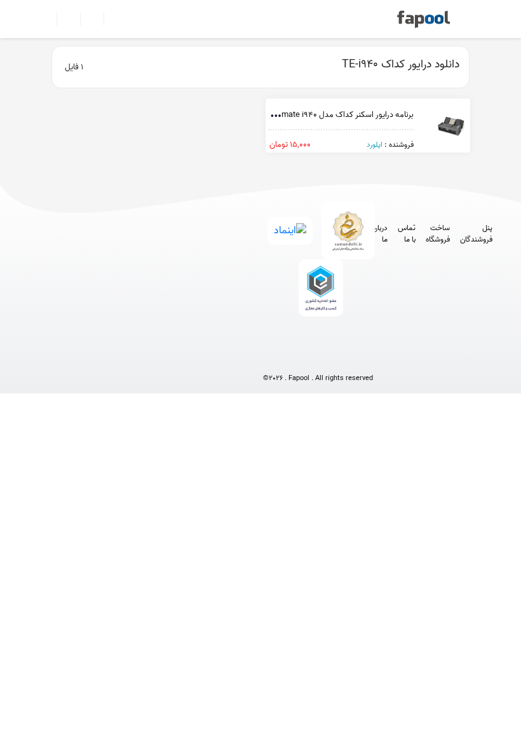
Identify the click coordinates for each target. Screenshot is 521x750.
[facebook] (271, 357)
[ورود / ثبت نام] (63, 19)
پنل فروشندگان (476, 233)
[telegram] (294, 357)
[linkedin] (365, 357)
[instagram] (318, 357)
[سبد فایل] (46, 19)
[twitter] (341, 357)
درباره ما (380, 233)
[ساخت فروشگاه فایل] (86, 19)
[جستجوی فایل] (110, 19)
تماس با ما (407, 233)
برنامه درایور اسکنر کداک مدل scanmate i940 (339, 114)
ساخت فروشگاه (438, 233)
